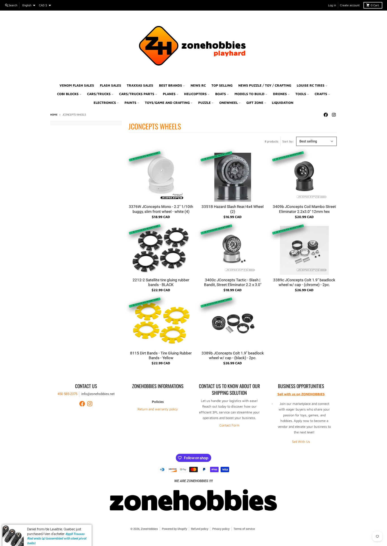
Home (54, 114)
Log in (332, 5)
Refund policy (199, 529)
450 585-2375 (67, 394)
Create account (350, 5)
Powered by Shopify (174, 529)
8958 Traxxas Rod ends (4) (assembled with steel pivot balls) (56, 530)
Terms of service (244, 529)
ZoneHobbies (149, 529)
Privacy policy (221, 529)
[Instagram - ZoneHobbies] (334, 115)
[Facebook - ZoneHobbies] (325, 115)
